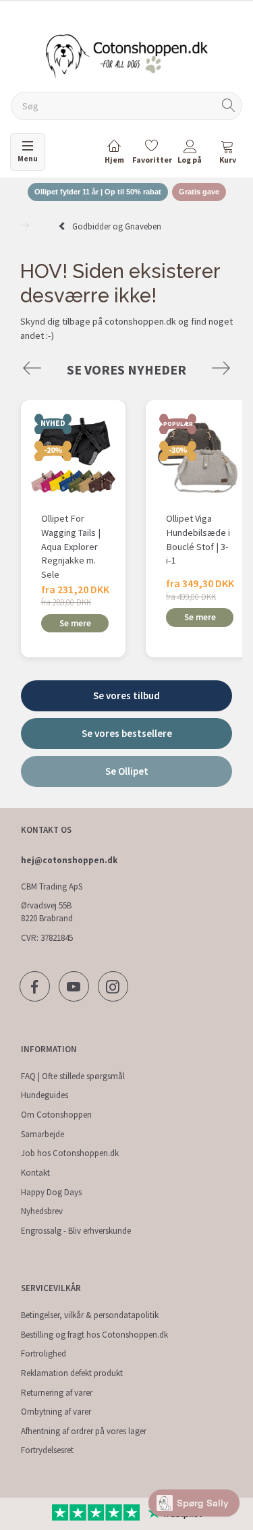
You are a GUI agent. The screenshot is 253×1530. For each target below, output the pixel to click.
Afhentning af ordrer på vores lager (83, 1431)
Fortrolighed (43, 1353)
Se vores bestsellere (127, 733)
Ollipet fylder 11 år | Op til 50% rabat (97, 192)
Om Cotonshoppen (56, 1114)
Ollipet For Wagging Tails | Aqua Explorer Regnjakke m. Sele (71, 546)
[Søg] (228, 106)
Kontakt (35, 1172)
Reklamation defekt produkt (72, 1373)
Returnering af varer (56, 1392)
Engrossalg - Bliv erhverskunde (76, 1230)
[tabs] (227, 154)
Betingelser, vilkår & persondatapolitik (90, 1315)
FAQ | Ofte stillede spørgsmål (73, 1076)
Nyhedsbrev (42, 1211)
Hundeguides (44, 1095)
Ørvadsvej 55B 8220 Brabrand (47, 912)
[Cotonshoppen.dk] (127, 55)
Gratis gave (199, 192)
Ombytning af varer (56, 1411)
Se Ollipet (126, 771)
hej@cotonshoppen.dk (69, 860)
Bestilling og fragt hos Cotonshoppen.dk (94, 1334)
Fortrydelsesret (47, 1450)
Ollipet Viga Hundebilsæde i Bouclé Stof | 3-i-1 (198, 539)
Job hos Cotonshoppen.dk (70, 1153)
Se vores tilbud (126, 695)
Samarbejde (42, 1134)
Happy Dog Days (51, 1192)
